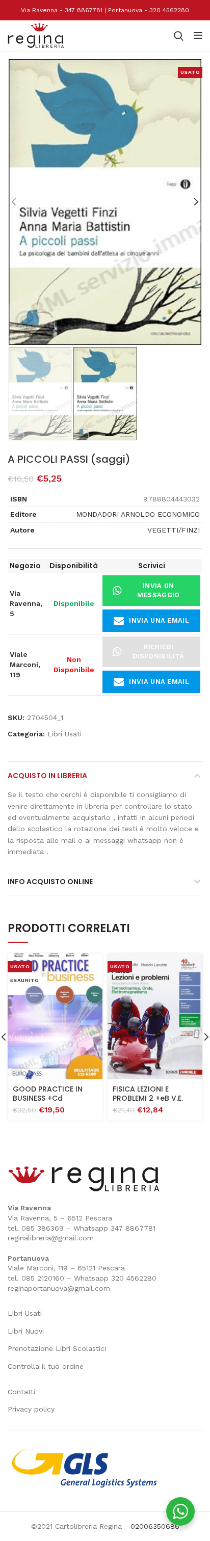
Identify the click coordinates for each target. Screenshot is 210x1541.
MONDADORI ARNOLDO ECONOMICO (138, 514)
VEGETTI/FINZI (173, 530)
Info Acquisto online (50, 881)
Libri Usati (64, 734)
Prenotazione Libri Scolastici (57, 1348)
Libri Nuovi (26, 1331)
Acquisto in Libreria (47, 775)
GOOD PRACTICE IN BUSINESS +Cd (48, 1093)
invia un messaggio (158, 590)
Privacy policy (31, 1409)
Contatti (21, 1392)
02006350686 (154, 1526)
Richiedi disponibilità (158, 651)
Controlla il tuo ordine (46, 1366)
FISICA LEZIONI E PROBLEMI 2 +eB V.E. (148, 1093)
